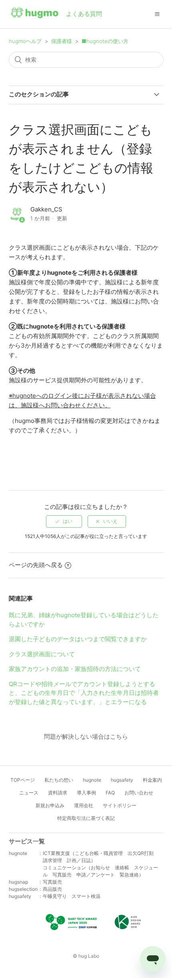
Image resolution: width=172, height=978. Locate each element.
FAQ (110, 793)
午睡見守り (55, 896)
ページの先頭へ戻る (36, 565)
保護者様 (61, 41)
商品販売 (52, 889)
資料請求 (57, 793)
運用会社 (83, 805)
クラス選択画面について (42, 654)
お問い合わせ (138, 793)
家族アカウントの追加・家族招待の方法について (75, 669)
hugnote (92, 780)
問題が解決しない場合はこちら (86, 736)
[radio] (64, 521)
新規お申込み (50, 805)
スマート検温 (86, 896)
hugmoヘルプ (25, 41)
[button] (157, 14)
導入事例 (86, 793)
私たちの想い (58, 780)
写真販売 (52, 882)
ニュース (28, 793)
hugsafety (122, 780)
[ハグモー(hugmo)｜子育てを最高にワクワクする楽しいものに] (34, 14)
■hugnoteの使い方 (105, 41)
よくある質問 (84, 14)
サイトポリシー (119, 805)
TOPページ (22, 780)
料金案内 (152, 780)
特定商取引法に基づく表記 (86, 818)
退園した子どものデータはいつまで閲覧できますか (78, 639)
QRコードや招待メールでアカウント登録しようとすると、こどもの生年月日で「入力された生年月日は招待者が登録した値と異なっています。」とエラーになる (84, 693)
